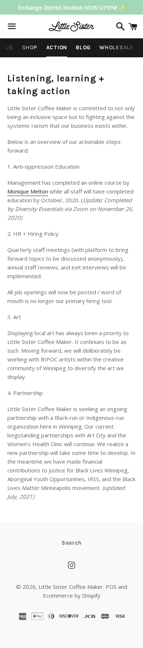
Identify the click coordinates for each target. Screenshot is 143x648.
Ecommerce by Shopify (71, 595)
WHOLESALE (116, 47)
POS (111, 586)
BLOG (83, 47)
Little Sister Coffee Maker (70, 586)
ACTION (56, 47)
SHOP (29, 47)
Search (72, 543)
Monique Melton (27, 191)
